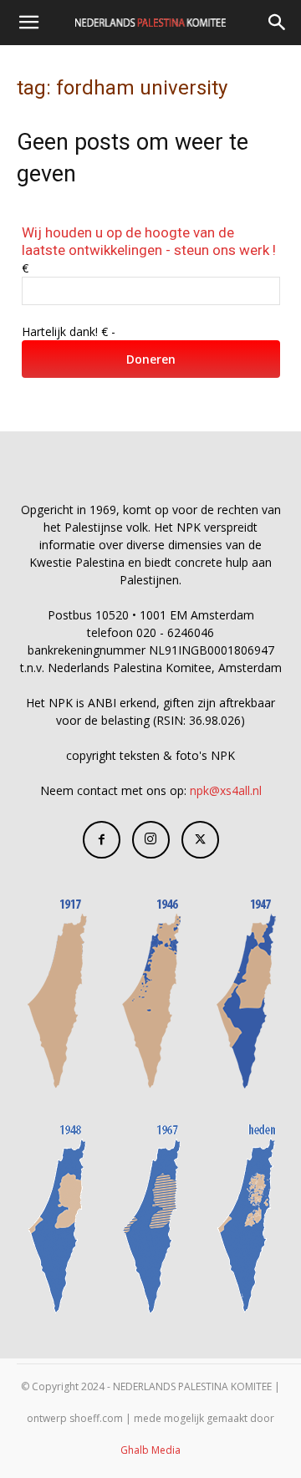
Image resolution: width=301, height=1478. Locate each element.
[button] (28, 22)
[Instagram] (151, 840)
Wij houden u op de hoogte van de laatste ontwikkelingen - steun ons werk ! (149, 241)
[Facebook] (101, 840)
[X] (200, 840)
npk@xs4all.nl (226, 790)
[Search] (277, 22)
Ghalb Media (150, 1450)
